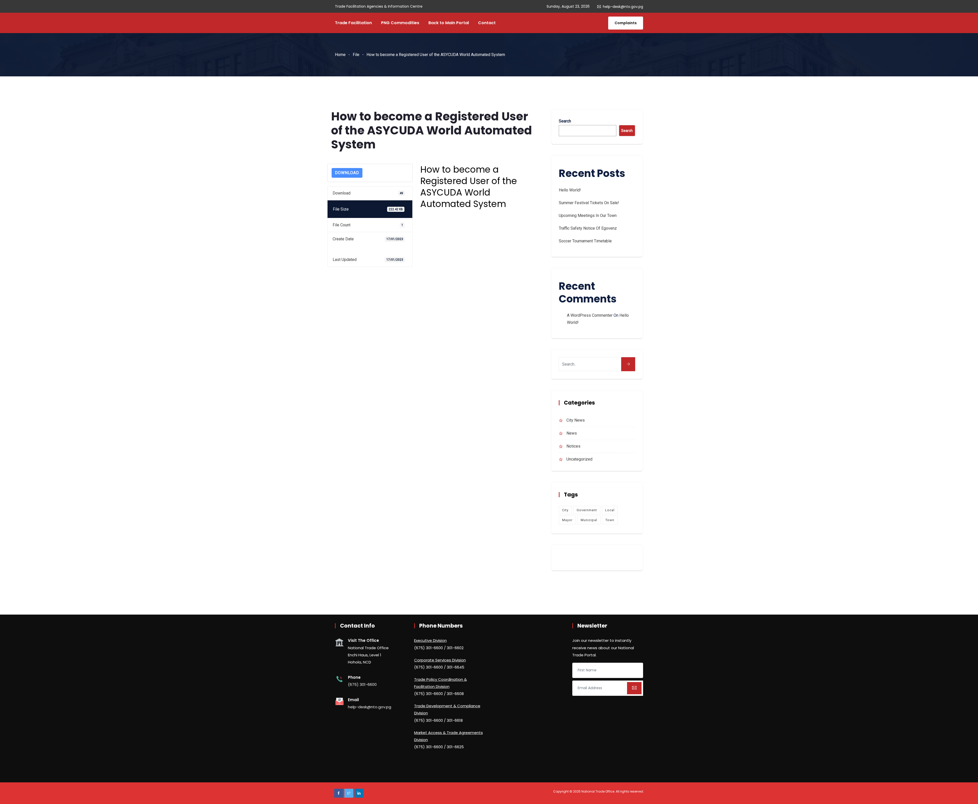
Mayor (567, 520)
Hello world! (570, 190)
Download (347, 172)
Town (609, 520)
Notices (573, 446)
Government (587, 510)
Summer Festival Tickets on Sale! (589, 202)
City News (575, 420)
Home (340, 54)
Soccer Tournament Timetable (585, 241)
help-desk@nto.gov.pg (623, 6)
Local (610, 510)
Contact (487, 23)
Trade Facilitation (353, 23)
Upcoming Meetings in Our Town (588, 215)
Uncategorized (579, 459)
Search (565, 121)
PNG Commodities (400, 23)
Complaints (626, 22)
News (571, 433)
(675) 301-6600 (362, 684)
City (565, 510)
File (356, 54)
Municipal (589, 520)
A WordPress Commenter (590, 315)
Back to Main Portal (448, 23)
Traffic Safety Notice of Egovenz (588, 228)
